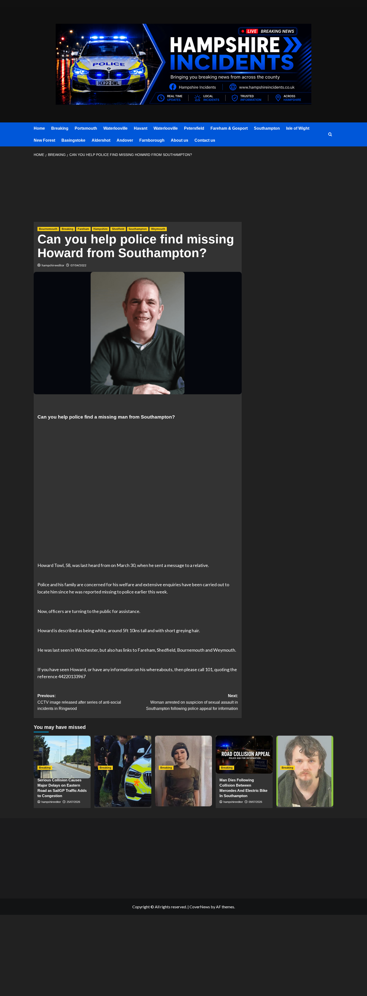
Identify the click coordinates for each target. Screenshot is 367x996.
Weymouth (158, 228)
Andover (125, 140)
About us (179, 140)
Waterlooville (115, 128)
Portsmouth (86, 128)
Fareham (83, 228)
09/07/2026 (255, 801)
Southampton (267, 128)
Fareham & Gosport (229, 128)
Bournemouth (48, 228)
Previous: (79, 702)
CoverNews (199, 906)
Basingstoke (73, 140)
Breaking (59, 128)
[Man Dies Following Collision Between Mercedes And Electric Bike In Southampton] (244, 755)
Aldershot (101, 140)
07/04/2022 (78, 265)
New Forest (44, 140)
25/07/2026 (73, 801)
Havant (140, 128)
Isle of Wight (297, 128)
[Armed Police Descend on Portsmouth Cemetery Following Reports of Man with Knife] (122, 755)
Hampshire (100, 228)
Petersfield (194, 128)
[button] (330, 134)
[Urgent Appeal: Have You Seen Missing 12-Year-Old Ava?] (183, 755)
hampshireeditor (53, 265)
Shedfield (118, 228)
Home (39, 128)
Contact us (204, 140)
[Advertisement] (138, 191)
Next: (192, 702)
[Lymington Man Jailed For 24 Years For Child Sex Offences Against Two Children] (304, 755)
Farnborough (152, 140)
